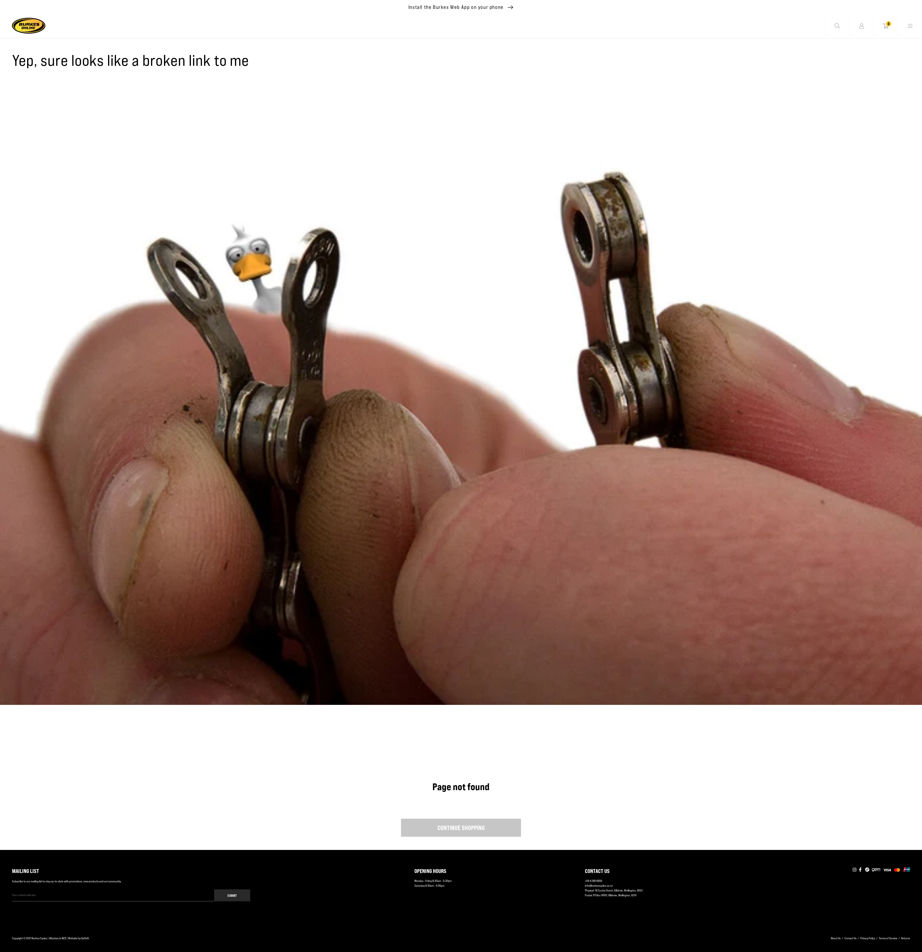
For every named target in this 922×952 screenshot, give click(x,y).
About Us (836, 938)
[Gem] (876, 870)
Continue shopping (461, 827)
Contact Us (850, 938)
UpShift (85, 938)
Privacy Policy (867, 938)
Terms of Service (888, 938)
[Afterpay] (867, 870)
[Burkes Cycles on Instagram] (854, 870)
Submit (232, 895)
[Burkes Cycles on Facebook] (861, 870)
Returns (905, 938)
